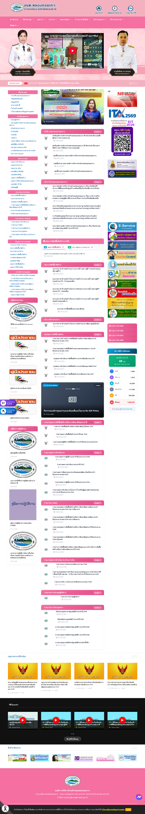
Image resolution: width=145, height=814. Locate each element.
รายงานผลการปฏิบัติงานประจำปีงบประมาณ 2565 (72, 482)
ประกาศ (51, 19)
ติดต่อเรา (13, 25)
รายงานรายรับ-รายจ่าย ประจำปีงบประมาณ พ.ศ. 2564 (73, 582)
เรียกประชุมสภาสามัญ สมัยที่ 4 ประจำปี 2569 (71, 611)
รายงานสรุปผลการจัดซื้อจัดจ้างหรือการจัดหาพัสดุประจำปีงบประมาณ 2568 (76, 528)
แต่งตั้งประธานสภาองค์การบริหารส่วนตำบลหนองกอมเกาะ (74, 163)
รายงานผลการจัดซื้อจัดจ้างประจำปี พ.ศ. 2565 (71, 434)
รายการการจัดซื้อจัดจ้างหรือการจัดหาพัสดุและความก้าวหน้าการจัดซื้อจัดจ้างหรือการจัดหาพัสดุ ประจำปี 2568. (77, 548)
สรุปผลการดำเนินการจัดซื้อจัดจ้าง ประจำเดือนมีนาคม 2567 (74, 358)
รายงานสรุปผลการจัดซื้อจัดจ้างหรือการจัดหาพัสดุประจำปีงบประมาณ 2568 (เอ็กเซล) (76, 538)
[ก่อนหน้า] (45, 107)
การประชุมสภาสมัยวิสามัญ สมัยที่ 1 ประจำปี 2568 (72, 635)
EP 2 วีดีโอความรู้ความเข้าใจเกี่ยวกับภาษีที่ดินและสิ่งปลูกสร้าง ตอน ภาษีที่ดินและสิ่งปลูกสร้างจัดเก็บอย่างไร (121, 724)
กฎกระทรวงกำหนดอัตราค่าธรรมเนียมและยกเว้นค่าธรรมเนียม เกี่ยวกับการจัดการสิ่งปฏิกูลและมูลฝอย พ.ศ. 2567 (87, 684)
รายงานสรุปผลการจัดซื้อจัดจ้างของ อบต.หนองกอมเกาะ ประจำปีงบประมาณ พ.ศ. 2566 (74, 350)
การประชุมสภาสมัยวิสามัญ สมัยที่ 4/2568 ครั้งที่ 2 (72, 642)
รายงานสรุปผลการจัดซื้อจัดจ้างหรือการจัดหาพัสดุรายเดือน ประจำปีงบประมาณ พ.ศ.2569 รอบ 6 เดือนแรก (75, 518)
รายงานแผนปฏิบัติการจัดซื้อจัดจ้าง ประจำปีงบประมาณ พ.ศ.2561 (75, 442)
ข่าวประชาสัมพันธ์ (81, 19)
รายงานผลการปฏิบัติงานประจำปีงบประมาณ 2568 (72, 457)
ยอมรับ (128, 809)
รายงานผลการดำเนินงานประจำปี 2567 (70, 464)
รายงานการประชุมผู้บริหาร (70, 597)
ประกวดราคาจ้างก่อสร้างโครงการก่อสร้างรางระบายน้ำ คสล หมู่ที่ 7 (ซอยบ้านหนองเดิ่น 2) (76, 300)
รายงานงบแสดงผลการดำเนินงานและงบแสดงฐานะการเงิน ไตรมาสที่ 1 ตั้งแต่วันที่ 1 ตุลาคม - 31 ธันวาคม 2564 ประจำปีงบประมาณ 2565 (77, 573)
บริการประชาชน (116, 19)
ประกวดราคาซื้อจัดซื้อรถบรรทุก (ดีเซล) (70, 309)
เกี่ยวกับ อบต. (27, 19)
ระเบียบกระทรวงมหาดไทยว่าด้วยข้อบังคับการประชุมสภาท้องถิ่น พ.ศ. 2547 (122, 683)
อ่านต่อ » (98, 385)
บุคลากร (40, 19)
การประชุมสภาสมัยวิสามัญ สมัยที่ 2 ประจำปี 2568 (72, 627)
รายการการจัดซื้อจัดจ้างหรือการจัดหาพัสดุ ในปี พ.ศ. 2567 (73, 426)
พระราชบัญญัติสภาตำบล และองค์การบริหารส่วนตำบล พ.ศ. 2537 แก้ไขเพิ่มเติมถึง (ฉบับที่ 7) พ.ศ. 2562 (22, 684)
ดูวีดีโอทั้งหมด (73, 739)
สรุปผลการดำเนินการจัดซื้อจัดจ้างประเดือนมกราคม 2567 (74, 374)
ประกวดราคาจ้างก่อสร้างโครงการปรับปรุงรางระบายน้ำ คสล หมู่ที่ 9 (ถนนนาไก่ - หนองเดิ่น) (76, 290)
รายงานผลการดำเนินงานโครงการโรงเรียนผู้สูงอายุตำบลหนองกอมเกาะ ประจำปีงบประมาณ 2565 (76, 491)
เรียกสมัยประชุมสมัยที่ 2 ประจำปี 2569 (70, 619)
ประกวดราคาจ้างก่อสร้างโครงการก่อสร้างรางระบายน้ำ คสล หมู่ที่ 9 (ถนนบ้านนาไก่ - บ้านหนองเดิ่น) (76, 280)
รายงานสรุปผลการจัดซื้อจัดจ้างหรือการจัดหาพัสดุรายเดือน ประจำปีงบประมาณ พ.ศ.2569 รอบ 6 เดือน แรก (75, 508)
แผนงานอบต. (64, 19)
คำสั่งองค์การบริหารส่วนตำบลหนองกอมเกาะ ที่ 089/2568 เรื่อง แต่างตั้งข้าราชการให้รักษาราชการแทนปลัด (76, 147)
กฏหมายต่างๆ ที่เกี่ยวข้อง (17, 656)
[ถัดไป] (100, 107)
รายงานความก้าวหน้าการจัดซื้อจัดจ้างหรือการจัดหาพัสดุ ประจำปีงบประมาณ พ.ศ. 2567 (74, 340)
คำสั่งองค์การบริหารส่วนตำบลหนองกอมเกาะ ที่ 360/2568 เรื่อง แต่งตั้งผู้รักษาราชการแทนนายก (77, 137)
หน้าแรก (15, 19)
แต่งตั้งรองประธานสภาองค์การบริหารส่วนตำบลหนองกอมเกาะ (75, 156)
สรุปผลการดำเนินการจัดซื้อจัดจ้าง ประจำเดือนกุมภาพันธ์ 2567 (75, 366)
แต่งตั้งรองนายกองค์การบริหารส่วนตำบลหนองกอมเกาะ (73, 171)
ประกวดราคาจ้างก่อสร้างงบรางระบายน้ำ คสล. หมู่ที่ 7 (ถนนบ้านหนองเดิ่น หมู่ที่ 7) (76, 270)
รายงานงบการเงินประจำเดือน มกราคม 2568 (71, 564)
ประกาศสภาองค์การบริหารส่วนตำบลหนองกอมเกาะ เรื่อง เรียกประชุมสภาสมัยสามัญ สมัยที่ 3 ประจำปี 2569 (76, 227)
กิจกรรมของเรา (99, 19)
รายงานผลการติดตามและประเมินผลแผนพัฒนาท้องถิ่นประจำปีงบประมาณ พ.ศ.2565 (74, 473)
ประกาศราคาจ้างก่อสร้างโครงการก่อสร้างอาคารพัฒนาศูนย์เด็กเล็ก (76, 324)
